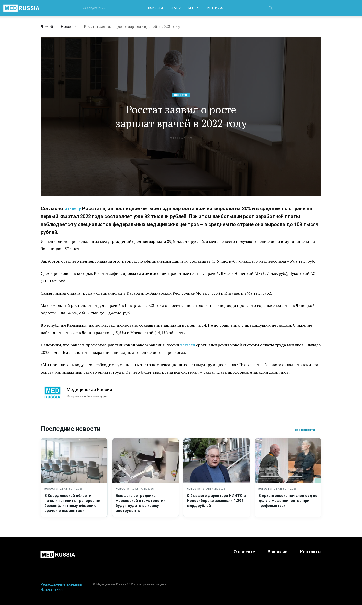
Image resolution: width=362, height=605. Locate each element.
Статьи (175, 8)
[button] (271, 9)
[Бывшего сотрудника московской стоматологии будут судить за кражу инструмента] (145, 460)
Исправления (52, 589)
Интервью (215, 8)
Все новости (308, 429)
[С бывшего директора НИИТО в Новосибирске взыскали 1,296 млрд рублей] (216, 460)
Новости (155, 8)
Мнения (194, 8)
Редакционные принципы (61, 584)
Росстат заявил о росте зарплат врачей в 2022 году (181, 116)
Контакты (310, 551)
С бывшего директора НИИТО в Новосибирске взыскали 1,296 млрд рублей (216, 500)
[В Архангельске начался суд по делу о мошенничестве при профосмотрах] (288, 460)
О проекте (244, 551)
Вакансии (278, 551)
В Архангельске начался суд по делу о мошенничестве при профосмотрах (287, 500)
